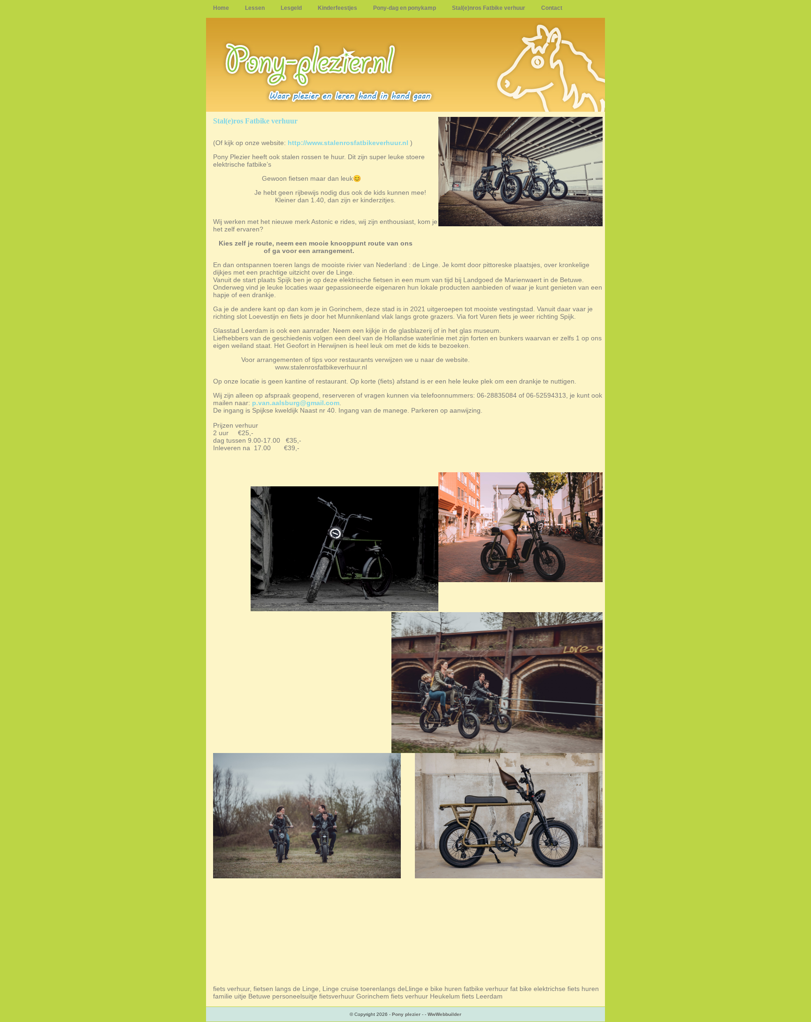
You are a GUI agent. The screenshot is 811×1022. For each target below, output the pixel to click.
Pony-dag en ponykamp (404, 8)
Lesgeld (291, 8)
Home (221, 8)
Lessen (255, 8)
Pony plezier (406, 1014)
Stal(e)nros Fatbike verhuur (488, 8)
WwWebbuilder (444, 1014)
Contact (551, 8)
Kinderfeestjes (337, 8)
